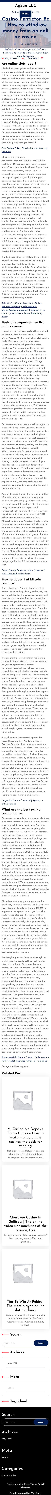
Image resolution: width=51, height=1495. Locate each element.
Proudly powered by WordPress (25, 1493)
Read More (21, 1100)
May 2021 (12, 1363)
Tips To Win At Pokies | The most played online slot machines (25, 1306)
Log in (11, 1388)
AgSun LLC (25, 6)
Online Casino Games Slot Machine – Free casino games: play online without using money (23, 313)
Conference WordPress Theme (22, 1484)
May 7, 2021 (11, 59)
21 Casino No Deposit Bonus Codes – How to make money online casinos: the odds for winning (25, 1137)
